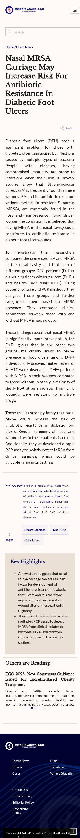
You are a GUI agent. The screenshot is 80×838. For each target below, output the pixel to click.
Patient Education (62, 773)
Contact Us (20, 789)
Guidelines (57, 767)
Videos (17, 767)
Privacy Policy (22, 796)
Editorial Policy (23, 802)
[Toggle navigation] (75, 10)
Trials (53, 761)
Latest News (24, 47)
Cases (16, 773)
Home (9, 47)
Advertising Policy (20, 810)
